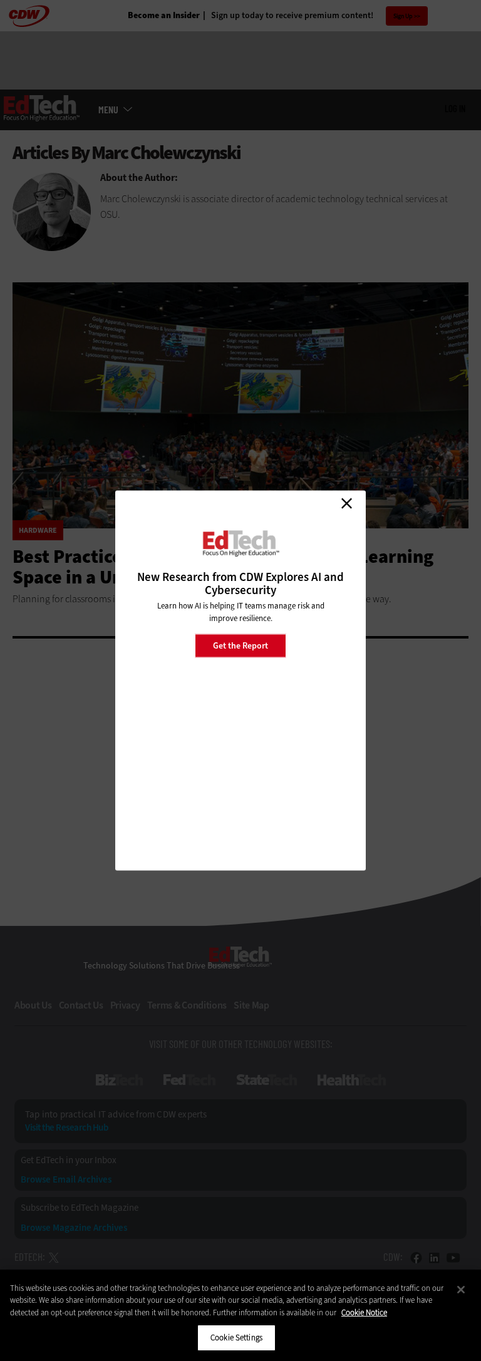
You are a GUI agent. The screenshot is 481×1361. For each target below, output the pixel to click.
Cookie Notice (364, 1312)
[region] (240, 1315)
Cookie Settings (236, 1337)
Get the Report (240, 645)
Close (346, 503)
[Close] (461, 1289)
